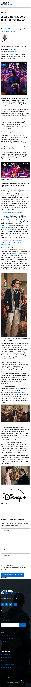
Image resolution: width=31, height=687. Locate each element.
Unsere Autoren (5, 620)
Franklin (4, 227)
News (3, 65)
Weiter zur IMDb (10, 52)
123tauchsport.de (6, 661)
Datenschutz (4, 635)
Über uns (3, 617)
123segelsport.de (6, 657)
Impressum (4, 645)
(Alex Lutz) (23, 126)
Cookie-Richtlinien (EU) (7, 642)
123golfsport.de (5, 654)
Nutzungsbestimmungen (8, 638)
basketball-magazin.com (8, 664)
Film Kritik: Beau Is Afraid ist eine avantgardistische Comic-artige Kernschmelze (11, 242)
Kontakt (3, 614)
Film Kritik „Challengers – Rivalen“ (11, 212)
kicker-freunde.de (6, 667)
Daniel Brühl (23, 98)
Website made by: (13, 682)
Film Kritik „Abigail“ (7, 132)
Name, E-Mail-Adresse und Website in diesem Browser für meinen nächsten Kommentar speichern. (15, 567)
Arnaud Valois (14, 229)
